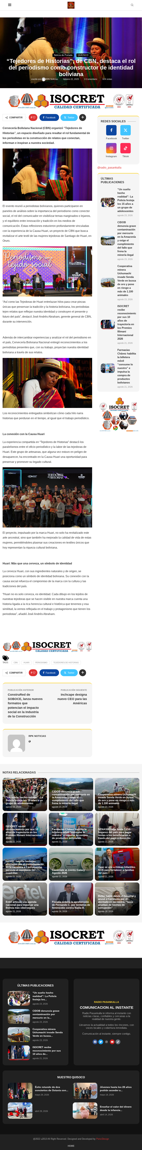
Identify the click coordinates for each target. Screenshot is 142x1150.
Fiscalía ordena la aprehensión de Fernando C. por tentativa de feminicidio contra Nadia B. (71, 904)
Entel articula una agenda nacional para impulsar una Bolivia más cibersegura (22, 904)
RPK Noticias (52, 79)
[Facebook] (95, 1041)
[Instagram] (106, 1041)
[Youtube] (112, 1041)
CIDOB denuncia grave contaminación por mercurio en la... (46, 1014)
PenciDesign (102, 1139)
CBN (16, 663)
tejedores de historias (66, 663)
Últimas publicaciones (35, 985)
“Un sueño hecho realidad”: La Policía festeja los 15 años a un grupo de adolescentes (125, 200)
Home (71, 1146)
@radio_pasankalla (109, 167)
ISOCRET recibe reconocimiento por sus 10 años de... (47, 1050)
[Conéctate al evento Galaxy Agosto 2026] (71, 864)
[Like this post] (34, 117)
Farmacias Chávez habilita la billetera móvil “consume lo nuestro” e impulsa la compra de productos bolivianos (70, 834)
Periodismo (41, 663)
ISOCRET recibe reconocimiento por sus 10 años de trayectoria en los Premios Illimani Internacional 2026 (24, 832)
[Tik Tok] (118, 1041)
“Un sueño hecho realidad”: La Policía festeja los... (44, 996)
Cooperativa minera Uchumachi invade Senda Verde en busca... (48, 1032)
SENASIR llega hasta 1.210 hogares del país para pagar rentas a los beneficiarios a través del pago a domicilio (115, 834)
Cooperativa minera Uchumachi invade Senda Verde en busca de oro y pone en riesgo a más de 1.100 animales (126, 281)
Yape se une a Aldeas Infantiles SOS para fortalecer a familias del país (116, 870)
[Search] (132, 5)
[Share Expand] (82, 117)
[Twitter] (100, 1041)
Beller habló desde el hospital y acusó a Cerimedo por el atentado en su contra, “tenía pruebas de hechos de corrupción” (117, 902)
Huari (26, 663)
